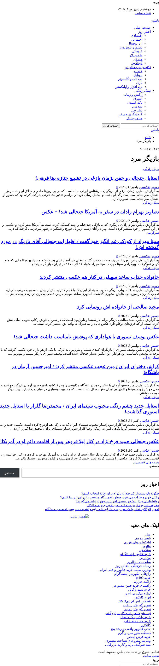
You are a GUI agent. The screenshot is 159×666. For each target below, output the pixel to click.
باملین (155, 20)
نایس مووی (143, 538)
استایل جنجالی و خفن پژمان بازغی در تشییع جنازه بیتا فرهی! (97, 178)
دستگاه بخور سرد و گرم (134, 633)
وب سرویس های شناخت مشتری (128, 640)
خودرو (138, 71)
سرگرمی (152, 232)
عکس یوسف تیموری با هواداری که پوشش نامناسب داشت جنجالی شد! (86, 336)
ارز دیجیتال (135, 43)
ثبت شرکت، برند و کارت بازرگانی (128, 613)
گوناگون (136, 63)
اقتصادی (136, 35)
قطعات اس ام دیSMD (135, 601)
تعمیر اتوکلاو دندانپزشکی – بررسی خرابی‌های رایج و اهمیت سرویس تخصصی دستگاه (102, 509)
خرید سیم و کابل (139, 589)
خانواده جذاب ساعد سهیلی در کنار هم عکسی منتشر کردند (99, 277)
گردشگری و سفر (130, 114)
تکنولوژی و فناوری (138, 67)
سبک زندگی (143, 90)
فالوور (146, 546)
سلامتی (137, 106)
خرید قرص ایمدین (139, 636)
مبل (148, 534)
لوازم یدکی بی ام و (138, 593)
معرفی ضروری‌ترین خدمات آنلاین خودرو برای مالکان (123, 505)
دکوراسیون (134, 102)
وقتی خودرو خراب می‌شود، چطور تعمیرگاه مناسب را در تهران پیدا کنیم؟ (109, 497)
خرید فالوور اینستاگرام (135, 554)
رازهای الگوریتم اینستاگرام (132, 573)
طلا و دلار (135, 55)
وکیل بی (145, 558)
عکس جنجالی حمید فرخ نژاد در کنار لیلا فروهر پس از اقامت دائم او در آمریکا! (79, 441)
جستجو (154, 466)
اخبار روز (144, 31)
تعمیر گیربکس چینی (137, 609)
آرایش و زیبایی (132, 94)
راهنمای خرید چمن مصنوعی (131, 585)
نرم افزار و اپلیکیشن (128, 86)
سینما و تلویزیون (131, 47)
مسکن (137, 59)
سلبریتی (136, 110)
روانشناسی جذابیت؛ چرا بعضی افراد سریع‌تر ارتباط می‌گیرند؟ (117, 501)
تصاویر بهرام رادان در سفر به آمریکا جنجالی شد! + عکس (100, 211)
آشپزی (137, 98)
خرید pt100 (143, 577)
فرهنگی (137, 51)
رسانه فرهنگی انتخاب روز (133, 566)
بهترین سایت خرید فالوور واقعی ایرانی (125, 570)
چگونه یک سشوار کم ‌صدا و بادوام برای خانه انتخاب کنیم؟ (120, 493)
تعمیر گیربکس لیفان (137, 605)
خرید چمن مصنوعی (137, 621)
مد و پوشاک (134, 118)
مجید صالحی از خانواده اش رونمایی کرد (118, 306)
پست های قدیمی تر (146, 462)
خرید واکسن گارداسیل (135, 617)
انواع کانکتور (142, 597)
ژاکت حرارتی (141, 581)
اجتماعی (136, 39)
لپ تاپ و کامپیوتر (130, 79)
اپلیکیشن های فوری (137, 542)
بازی (139, 83)
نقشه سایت (143, 13)
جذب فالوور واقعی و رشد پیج (131, 629)
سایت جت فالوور (139, 562)
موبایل (138, 75)
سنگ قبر (145, 550)
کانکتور (146, 625)
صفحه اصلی (142, 27)
